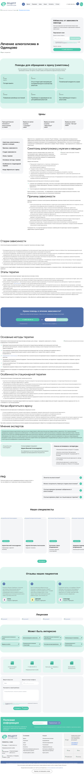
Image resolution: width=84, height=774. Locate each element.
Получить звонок (75, 38)
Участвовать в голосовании (74, 743)
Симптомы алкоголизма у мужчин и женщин (11, 143)
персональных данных (72, 42)
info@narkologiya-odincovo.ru (12, 667)
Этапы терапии (7, 156)
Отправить (17, 708)
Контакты (51, 4)
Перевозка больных (47, 747)
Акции (45, 4)
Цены (40, 4)
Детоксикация (17, 283)
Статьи (57, 4)
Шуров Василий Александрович (31, 448)
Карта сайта (46, 752)
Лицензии (34, 4)
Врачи (28, 4)
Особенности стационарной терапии (12, 164)
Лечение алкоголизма (48, 738)
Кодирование (46, 740)
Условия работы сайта (28, 752)
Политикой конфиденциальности (70, 42)
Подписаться (53, 723)
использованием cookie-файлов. (55, 767)
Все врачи (42, 561)
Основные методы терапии (12, 160)
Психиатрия (45, 744)
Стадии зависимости (9, 152)
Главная (15, 10)
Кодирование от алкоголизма (10, 355)
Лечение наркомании (48, 742)
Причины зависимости (10, 148)
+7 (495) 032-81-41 (70, 4)
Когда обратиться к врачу (11, 169)
